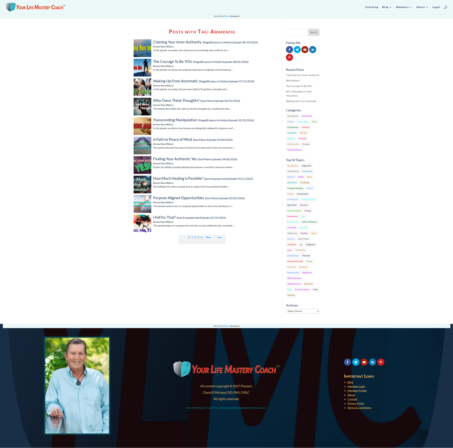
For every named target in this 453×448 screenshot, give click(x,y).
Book (309, 176)
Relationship (293, 144)
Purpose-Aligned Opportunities (178, 197)
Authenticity (293, 171)
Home (226, 16)
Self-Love (308, 283)
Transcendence (294, 149)
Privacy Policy (356, 403)
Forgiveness (293, 127)
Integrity (291, 138)
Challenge (304, 182)
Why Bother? (293, 80)
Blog (350, 382)
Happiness (292, 233)
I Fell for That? (164, 217)
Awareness (307, 116)
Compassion (303, 121)
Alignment (306, 165)
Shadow (306, 144)
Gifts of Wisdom (309, 221)
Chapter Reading (295, 188)
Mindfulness (293, 255)
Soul (289, 289)
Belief (300, 176)
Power (309, 261)
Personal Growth (295, 261)
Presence (291, 267)
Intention (291, 244)
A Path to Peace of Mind (172, 139)
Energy (308, 210)
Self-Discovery (294, 283)
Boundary (292, 182)
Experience (292, 216)
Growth (303, 227)
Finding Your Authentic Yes (175, 159)
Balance (291, 176)
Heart (313, 233)
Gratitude (291, 132)
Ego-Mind (292, 205)
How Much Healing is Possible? (178, 178)
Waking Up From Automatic (175, 81)
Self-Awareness (294, 278)
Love (289, 250)
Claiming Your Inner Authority (177, 42)
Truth (315, 289)
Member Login (356, 386)
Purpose (302, 138)
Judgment (310, 244)
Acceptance (292, 116)
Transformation (302, 289)
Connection (292, 199)
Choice (290, 121)
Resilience (307, 272)
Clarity (290, 193)
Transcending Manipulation (175, 120)
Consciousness (309, 199)
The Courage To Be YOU (172, 61)
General (305, 127)
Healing (304, 233)
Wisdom (291, 295)
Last (219, 237)
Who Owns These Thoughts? (176, 100)
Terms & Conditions (359, 407)
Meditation (300, 250)
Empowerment (294, 210)
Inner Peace (303, 238)
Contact (352, 399)
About (351, 394)
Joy (301, 244)
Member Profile (357, 390)
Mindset (306, 255)
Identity (303, 132)
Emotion (304, 205)
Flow (314, 121)
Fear (303, 216)
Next (208, 237)
